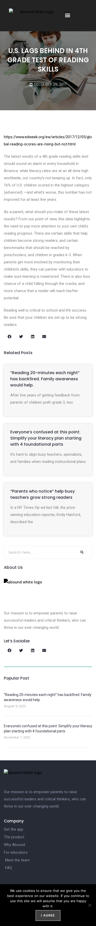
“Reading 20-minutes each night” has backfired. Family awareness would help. (45, 379)
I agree (48, 915)
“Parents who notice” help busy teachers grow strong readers (42, 494)
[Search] (81, 552)
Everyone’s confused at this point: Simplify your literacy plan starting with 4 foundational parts (45, 438)
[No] (89, 905)
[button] (67, 15)
